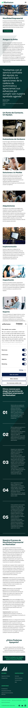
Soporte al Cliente (5, 676)
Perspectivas (4, 678)
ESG (16, 682)
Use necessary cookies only (14, 383)
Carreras (17, 676)
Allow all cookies (14, 374)
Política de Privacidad (6, 700)
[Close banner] (25, 324)
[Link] (19, 705)
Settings (21, 370)
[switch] (24, 354)
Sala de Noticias (18, 678)
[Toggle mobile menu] (26, 2)
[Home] (7, 2)
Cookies (24, 700)
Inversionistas (18, 680)
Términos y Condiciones (16, 700)
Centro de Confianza (5, 702)
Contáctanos (4, 688)
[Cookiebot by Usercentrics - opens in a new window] (16, 324)
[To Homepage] (4, 669)
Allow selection (14, 378)
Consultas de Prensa (6, 690)
